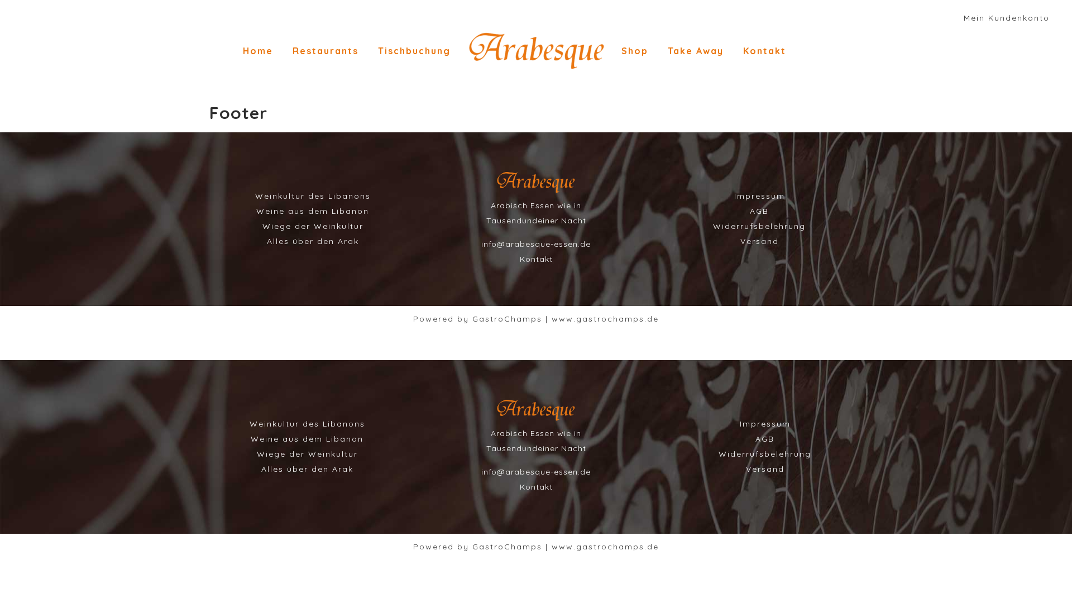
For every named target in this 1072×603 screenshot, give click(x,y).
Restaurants (325, 50)
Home (258, 50)
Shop (634, 50)
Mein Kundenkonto (1007, 18)
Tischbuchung (414, 50)
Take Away (696, 50)
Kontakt (764, 50)
